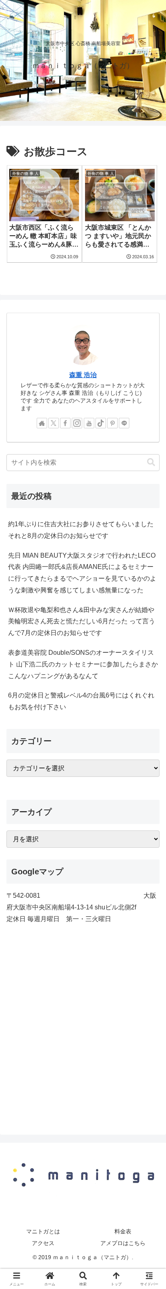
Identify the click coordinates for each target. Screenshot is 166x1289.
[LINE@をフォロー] (124, 423)
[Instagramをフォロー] (77, 423)
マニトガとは (43, 1231)
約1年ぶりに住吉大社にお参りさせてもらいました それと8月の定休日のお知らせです (81, 530)
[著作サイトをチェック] (42, 423)
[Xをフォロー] (53, 423)
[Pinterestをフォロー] (112, 423)
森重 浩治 (83, 375)
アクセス (43, 1243)
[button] (151, 462)
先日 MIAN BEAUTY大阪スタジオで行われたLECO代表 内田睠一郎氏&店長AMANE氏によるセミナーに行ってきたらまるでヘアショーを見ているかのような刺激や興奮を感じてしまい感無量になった (82, 573)
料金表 (122, 1231)
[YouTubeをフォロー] (89, 423)
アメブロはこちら (122, 1243)
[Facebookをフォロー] (65, 423)
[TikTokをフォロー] (100, 423)
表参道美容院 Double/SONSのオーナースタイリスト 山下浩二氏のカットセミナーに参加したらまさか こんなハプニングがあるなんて (83, 664)
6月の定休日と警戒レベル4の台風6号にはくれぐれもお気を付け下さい (81, 701)
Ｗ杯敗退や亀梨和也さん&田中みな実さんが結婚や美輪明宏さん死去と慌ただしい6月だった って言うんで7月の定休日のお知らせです (81, 621)
